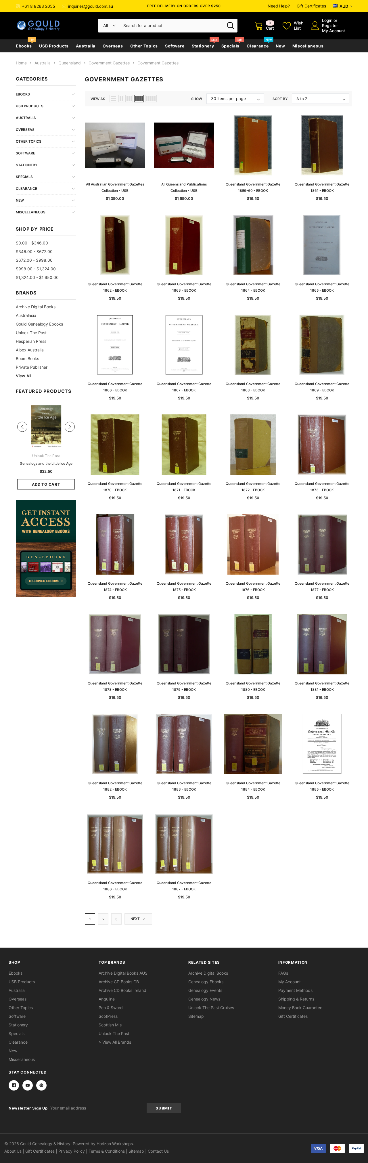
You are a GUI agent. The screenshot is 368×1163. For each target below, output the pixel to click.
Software (175, 45)
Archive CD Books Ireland (122, 990)
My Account (333, 30)
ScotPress (108, 1016)
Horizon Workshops (115, 1143)
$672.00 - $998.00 (34, 260)
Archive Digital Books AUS (123, 973)
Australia (85, 45)
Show (196, 99)
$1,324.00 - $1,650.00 (37, 277)
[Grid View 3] (129, 98)
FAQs (283, 973)
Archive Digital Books (208, 973)
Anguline (107, 998)
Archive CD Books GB (119, 981)
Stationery (203, 45)
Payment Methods (295, 990)
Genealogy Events (205, 990)
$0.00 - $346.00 (32, 242)
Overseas (113, 45)
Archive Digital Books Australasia (35, 311)
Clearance (258, 45)
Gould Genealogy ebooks (39, 324)
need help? (279, 5)
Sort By (280, 99)
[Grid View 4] (139, 98)
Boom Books (27, 358)
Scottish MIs (110, 1024)
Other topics (144, 45)
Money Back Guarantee (300, 1007)
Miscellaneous (308, 45)
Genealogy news (204, 998)
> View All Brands (115, 1042)
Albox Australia (30, 349)
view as (98, 99)
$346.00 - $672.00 (34, 251)
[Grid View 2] (121, 98)
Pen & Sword (111, 1007)
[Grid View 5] (151, 98)
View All (23, 375)
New (280, 45)
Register (330, 25)
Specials (230, 45)
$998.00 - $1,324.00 (36, 268)
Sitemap (196, 1016)
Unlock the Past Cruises (211, 1007)
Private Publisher (31, 367)
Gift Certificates (311, 5)
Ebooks (24, 45)
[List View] (113, 98)
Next (136, 919)
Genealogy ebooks (205, 981)
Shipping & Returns (296, 998)
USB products (53, 45)
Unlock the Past (31, 332)
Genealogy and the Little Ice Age (46, 463)
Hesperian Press (31, 341)
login (327, 20)
